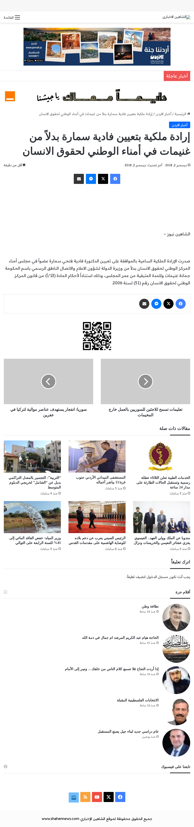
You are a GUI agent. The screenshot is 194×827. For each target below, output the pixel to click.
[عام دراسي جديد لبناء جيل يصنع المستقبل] (176, 743)
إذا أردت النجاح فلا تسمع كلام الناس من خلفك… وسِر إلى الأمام (112, 669)
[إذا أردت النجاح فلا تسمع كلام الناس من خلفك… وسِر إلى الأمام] (176, 680)
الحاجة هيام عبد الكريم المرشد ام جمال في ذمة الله (120, 638)
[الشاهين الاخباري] (176, 17)
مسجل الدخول (157, 577)
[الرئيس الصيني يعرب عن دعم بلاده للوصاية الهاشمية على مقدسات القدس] (97, 517)
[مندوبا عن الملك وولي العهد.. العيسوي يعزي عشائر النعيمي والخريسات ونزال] (161, 517)
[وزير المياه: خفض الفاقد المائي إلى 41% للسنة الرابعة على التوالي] (32, 517)
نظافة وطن (150, 606)
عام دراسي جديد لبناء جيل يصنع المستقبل (128, 731)
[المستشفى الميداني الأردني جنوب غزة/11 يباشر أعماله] (97, 456)
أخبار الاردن (163, 114)
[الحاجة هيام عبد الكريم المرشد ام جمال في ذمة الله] (176, 649)
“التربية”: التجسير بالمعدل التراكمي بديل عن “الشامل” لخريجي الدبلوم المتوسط (35, 482)
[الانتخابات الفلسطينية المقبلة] (176, 711)
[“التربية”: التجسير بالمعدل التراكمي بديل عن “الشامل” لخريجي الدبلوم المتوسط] (32, 456)
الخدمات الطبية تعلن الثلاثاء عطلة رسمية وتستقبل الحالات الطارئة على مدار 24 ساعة (163, 482)
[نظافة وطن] (176, 617)
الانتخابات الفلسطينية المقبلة (138, 700)
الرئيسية (181, 114)
